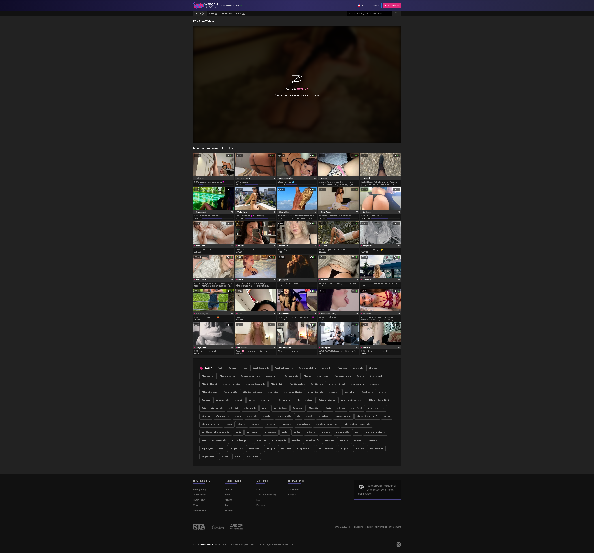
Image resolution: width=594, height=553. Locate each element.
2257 (195, 505)
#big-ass (373, 368)
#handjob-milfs (284, 416)
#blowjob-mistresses (252, 392)
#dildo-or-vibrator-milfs (212, 408)
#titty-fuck (345, 448)
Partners (260, 505)
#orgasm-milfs (342, 432)
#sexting (344, 440)
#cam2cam (334, 392)
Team (227, 495)
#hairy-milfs (252, 416)
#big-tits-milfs (317, 384)
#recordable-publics (241, 440)
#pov (357, 432)
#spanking (372, 440)
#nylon (285, 432)
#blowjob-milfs (230, 392)
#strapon (271, 448)
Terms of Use (199, 495)
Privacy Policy (199, 489)
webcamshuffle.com (208, 544)
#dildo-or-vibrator (327, 400)
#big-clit (307, 376)
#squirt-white (255, 448)
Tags (227, 505)
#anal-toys (342, 368)
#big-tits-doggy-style (255, 384)
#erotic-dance (280, 408)
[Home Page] (205, 5)
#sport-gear (207, 448)
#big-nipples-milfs (342, 376)
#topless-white (209, 456)
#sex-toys (329, 440)
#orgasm (326, 432)
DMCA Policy (199, 500)
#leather (241, 424)
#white (238, 456)
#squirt (222, 448)
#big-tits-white (357, 384)
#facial (328, 408)
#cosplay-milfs (222, 400)
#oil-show (311, 432)
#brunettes (273, 392)
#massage (286, 424)
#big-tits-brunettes (231, 384)
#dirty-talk (233, 408)
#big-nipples (322, 376)
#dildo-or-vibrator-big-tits (378, 400)
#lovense (271, 424)
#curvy (252, 400)
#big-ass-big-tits (227, 376)
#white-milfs (252, 456)
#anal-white (358, 368)
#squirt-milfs (237, 448)
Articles (228, 500)
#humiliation (324, 416)
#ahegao (232, 368)
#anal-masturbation (307, 368)
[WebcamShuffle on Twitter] (398, 544)
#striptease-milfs (305, 448)
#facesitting (314, 408)
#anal (244, 368)
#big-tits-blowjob (209, 384)
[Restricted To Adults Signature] (199, 527)
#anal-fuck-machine (284, 368)
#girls (220, 368)
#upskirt (225, 456)
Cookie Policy (199, 510)
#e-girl (265, 408)
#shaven (357, 440)
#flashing (341, 408)
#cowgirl (239, 400)
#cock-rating (367, 392)
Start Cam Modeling (266, 495)
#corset (382, 392)
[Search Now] (396, 13)
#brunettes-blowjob (293, 392)
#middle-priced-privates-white (215, 432)
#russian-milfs (312, 440)
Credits (259, 489)
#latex (229, 424)
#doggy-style (250, 408)
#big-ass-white (291, 376)
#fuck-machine (222, 416)
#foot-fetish (356, 408)
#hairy (238, 416)
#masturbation (303, 424)
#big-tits (360, 376)
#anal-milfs (326, 368)
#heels (309, 416)
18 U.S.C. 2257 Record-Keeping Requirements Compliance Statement (367, 527)
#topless (360, 448)
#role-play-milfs (279, 440)
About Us (229, 489)
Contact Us (293, 489)
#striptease (286, 448)
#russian (296, 440)
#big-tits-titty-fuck (337, 384)
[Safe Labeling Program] (218, 527)
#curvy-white (284, 400)
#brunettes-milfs (315, 392)
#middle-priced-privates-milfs (356, 424)
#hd (298, 416)
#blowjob (374, 384)
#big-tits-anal (376, 376)
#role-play (261, 440)
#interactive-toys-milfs (367, 416)
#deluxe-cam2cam (304, 400)
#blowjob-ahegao (209, 392)
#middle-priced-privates (326, 424)
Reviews (229, 510)
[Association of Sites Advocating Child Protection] (236, 527)
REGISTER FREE (392, 5)
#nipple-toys (270, 432)
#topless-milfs (376, 448)
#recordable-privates (375, 432)
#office (297, 432)
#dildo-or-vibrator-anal (351, 400)
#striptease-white (327, 448)
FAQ (258, 500)
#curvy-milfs (267, 400)
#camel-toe (350, 392)
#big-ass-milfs (272, 376)
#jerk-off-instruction (211, 424)
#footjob (206, 416)
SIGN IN (376, 5)
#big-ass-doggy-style (250, 376)
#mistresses (253, 432)
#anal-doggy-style (261, 368)
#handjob (267, 416)
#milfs (238, 432)
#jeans (387, 416)
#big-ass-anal (208, 376)
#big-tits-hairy (277, 384)
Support (292, 495)
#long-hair (256, 424)
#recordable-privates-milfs (214, 440)
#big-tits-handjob (297, 384)
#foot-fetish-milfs (376, 408)
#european (298, 408)
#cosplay (206, 400)
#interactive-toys (343, 416)
